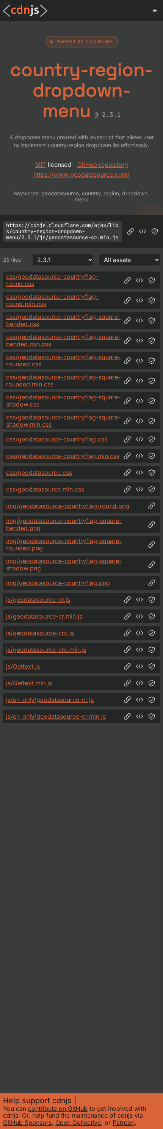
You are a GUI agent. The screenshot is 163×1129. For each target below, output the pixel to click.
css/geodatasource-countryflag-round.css (52, 280)
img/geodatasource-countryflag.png (58, 582)
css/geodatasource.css (39, 472)
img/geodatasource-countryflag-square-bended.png (64, 524)
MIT (40, 164)
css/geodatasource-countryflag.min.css (62, 455)
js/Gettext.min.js (29, 683)
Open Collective (78, 1122)
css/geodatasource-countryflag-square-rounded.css (63, 360)
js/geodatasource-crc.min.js (46, 649)
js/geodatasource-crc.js (40, 633)
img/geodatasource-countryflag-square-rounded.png (64, 544)
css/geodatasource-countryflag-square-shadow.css (63, 401)
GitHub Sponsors (27, 1122)
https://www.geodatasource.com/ (81, 174)
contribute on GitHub (58, 1108)
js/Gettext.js (23, 666)
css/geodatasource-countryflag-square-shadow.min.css (63, 421)
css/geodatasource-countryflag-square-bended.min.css (63, 340)
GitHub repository (102, 164)
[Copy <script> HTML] (142, 231)
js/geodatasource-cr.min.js (44, 616)
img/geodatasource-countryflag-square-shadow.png (64, 564)
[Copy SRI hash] (154, 231)
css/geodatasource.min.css (45, 489)
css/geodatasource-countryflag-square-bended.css (63, 320)
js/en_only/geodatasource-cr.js (50, 699)
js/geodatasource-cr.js (38, 599)
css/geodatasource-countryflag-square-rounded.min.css (63, 381)
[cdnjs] (25, 11)
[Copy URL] (130, 231)
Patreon (124, 1122)
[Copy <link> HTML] (139, 280)
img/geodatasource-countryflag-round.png (67, 505)
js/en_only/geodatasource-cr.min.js (56, 716)
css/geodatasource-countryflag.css (56, 439)
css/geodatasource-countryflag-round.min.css (52, 300)
